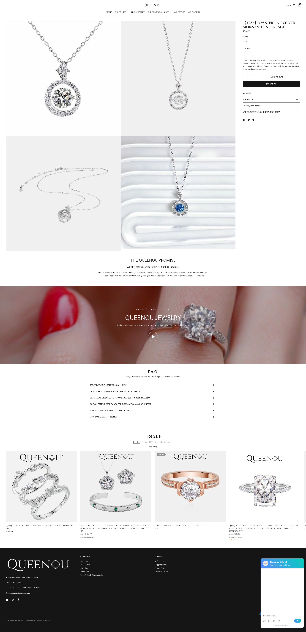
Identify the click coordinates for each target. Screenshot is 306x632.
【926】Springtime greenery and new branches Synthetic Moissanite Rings (39, 527)
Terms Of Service (161, 572)
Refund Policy (160, 561)
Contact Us (194, 12)
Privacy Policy (160, 568)
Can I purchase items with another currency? (115, 391)
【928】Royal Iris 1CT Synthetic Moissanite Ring (177, 526)
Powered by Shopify (43, 620)
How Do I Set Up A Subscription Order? (110, 410)
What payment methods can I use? (108, 385)
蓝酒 (251, 54)
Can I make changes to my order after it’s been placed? (120, 398)
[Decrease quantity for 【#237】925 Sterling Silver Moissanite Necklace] (244, 77)
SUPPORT (159, 556)
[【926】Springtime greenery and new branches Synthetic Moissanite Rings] (41, 486)
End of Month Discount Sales (91, 575)
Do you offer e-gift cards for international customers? (120, 404)
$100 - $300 (85, 565)
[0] (298, 5)
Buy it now (271, 84)
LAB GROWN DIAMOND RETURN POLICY (261, 112)
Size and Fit (248, 99)
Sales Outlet (179, 12)
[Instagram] (14, 599)
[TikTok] (20, 599)
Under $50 (84, 572)
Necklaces (166, 442)
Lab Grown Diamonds (158, 12)
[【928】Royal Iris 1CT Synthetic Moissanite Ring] (190, 486)
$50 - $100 (84, 568)
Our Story (84, 561)
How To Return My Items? (103, 417)
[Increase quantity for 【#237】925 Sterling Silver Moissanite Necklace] (251, 77)
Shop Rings (153, 447)
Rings (136, 442)
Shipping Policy (161, 565)
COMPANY (85, 556)
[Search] (294, 5)
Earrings (150, 442)
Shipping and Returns (252, 106)
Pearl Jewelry (138, 12)
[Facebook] (8, 599)
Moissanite (120, 12)
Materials (247, 93)
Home (109, 12)
